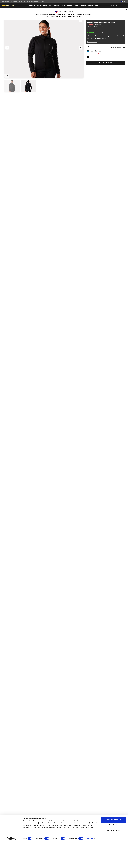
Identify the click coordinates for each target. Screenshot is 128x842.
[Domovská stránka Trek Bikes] (5, 1)
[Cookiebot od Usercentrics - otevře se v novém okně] (11, 838)
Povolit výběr (113, 825)
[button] (44, 48)
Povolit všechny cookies (113, 819)
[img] (90, 33)
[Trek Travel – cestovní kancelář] (37, 1)
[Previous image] (7, 48)
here (80, 16)
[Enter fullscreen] (80, 20)
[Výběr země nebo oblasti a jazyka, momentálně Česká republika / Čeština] (121, 1)
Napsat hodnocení (103, 32)
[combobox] (117, 5)
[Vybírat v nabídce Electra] (14, 1)
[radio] (12, 86)
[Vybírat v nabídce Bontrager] (24, 1)
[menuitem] (32, 5)
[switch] (46, 838)
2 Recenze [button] (97, 32)
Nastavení (90, 838)
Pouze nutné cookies (113, 830)
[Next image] (80, 48)
